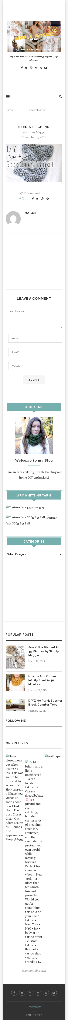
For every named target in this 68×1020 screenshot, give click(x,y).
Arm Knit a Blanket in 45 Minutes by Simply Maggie (43, 651)
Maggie (40, 132)
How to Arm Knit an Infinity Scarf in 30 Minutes (42, 680)
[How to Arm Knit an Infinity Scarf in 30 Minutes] (15, 677)
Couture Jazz (35, 508)
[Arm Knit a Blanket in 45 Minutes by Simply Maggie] (15, 648)
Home (9, 110)
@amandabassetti (34, 970)
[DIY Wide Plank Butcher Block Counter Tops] (15, 701)
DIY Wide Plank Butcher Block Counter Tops (45, 702)
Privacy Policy (34, 1006)
